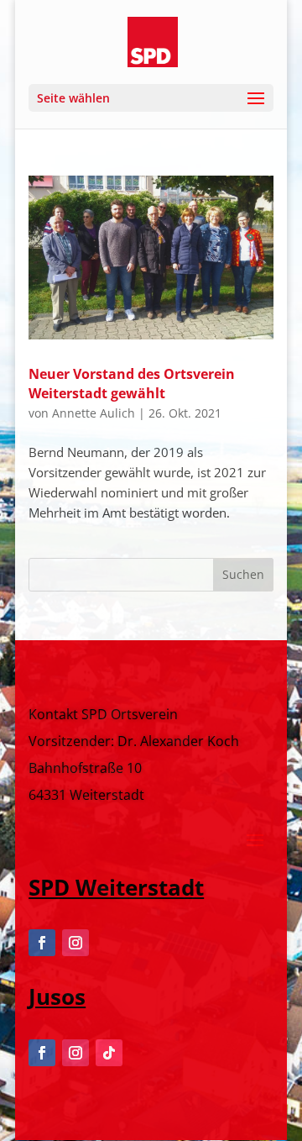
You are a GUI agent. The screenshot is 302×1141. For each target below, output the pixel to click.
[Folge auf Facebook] (42, 942)
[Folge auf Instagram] (75, 942)
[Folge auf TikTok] (109, 1052)
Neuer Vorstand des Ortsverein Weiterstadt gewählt (132, 383)
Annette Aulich (93, 413)
